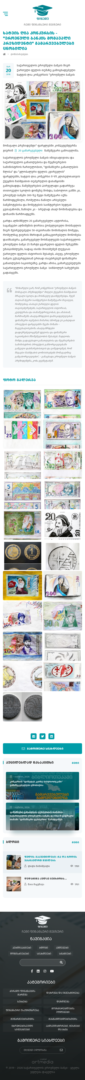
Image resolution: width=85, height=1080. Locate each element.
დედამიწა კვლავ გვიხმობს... (45, 879)
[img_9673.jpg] (22, 616)
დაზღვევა (63, 1002)
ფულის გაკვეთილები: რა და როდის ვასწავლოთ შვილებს (50, 859)
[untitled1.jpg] (22, 525)
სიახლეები (44, 954)
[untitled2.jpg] (62, 555)
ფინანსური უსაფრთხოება (22, 1010)
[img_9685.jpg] (62, 464)
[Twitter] (42, 736)
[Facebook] (34, 736)
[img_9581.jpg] (22, 585)
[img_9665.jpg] (22, 434)
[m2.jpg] (22, 555)
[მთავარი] (4, 54)
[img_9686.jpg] (22, 676)
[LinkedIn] (51, 736)
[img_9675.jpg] (62, 434)
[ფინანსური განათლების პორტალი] (42, 12)
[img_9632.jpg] (62, 616)
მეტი (75, 763)
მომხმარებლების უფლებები (62, 1010)
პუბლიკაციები (21, 948)
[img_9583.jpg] (62, 676)
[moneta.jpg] (22, 706)
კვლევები (62, 948)
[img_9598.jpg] (62, 403)
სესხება (22, 1002)
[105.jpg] (62, 525)
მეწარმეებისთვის (22, 1019)
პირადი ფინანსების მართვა (22, 993)
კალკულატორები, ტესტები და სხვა (63, 1028)
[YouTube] (52, 971)
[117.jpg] (62, 494)
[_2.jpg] (62, 585)
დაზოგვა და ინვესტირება (62, 993)
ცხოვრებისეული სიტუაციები (22, 1028)
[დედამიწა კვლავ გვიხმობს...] (14, 884)
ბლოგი (43, 948)
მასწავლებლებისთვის (62, 1019)
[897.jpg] (62, 646)
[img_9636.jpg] (22, 646)
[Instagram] (44, 971)
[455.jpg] (22, 464)
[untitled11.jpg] (22, 494)
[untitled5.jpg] (22, 403)
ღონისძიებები (19, 54)
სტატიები (65, 954)
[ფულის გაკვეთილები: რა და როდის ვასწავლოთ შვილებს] (14, 862)
